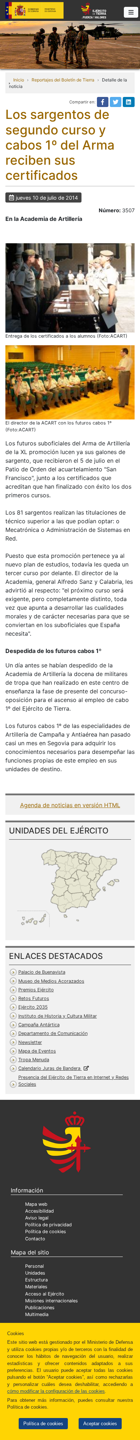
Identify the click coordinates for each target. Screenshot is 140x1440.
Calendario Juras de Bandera (50, 1068)
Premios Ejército (36, 989)
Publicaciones (40, 1307)
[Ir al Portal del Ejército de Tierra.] (70, 44)
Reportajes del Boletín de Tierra (63, 80)
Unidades (35, 1273)
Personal (34, 1266)
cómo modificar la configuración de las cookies (56, 1391)
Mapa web (36, 1204)
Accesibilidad (39, 1211)
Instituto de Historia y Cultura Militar (57, 1016)
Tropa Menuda (33, 1059)
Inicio (18, 80)
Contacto (35, 1238)
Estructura (36, 1280)
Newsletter (30, 1042)
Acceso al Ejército (44, 1294)
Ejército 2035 (33, 1007)
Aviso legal (36, 1218)
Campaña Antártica (39, 1024)
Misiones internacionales (51, 1300)
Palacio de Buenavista (41, 972)
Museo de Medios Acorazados (51, 981)
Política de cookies (43, 1423)
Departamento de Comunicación (53, 1033)
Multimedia (36, 1314)
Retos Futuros (33, 998)
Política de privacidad (48, 1224)
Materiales (36, 1286)
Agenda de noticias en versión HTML (70, 805)
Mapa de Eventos (37, 1051)
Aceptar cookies (100, 1423)
